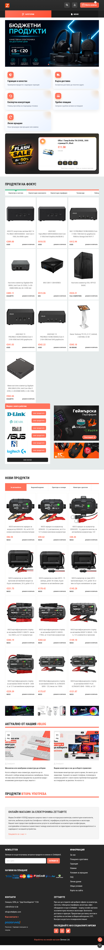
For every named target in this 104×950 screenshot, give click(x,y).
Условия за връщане (79, 872)
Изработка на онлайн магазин (47, 939)
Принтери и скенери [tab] (59, 487)
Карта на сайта (76, 890)
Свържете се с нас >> (17, 834)
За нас (73, 855)
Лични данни (75, 881)
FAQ (71, 877)
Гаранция (74, 864)
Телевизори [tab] (80, 193)
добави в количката (28, 244)
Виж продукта (67, 156)
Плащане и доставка (79, 859)
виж (38, 413)
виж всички (27, 460)
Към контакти (11, 917)
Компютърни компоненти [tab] (37, 193)
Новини (73, 868)
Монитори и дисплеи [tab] (80, 487)
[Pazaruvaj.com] (19, 923)
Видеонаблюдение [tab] (37, 487)
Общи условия (76, 886)
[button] (48, 64)
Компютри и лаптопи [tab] (15, 193)
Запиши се (53, 861)
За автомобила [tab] (16, 487)
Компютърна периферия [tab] (59, 193)
